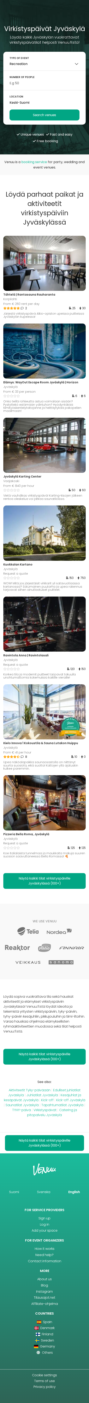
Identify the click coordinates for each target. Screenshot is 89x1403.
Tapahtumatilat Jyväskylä (62, 1105)
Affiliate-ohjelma (44, 1303)
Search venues (44, 115)
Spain (47, 1322)
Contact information (44, 1261)
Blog (44, 1285)
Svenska (43, 1192)
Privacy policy (45, 1386)
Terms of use (44, 1381)
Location (16, 96)
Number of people (22, 77)
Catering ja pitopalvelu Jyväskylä (52, 1112)
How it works (44, 1248)
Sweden (47, 1340)
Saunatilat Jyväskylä (22, 1105)
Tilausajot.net (44, 1297)
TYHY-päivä (21, 1110)
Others (47, 1352)
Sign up (44, 1218)
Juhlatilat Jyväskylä (42, 1095)
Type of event (19, 58)
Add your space (45, 1230)
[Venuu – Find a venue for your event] (44, 14)
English (74, 1192)
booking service (34, 162)
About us (44, 1279)
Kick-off (47, 1100)
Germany (47, 1346)
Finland (47, 1334)
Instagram (44, 1291)
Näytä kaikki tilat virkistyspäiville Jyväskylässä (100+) (44, 881)
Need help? (44, 1255)
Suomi (14, 1192)
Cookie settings (44, 1375)
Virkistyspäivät (45, 1110)
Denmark (47, 1328)
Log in (44, 1224)
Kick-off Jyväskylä (70, 1100)
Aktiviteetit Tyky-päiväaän (30, 1090)
